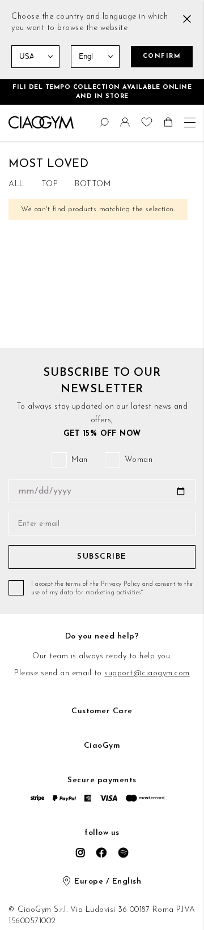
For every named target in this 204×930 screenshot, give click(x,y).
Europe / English (107, 881)
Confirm (162, 56)
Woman (139, 460)
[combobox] (14, 120)
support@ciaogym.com (147, 673)
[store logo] (41, 122)
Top (49, 184)
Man (79, 460)
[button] (126, 125)
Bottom (92, 184)
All (16, 184)
